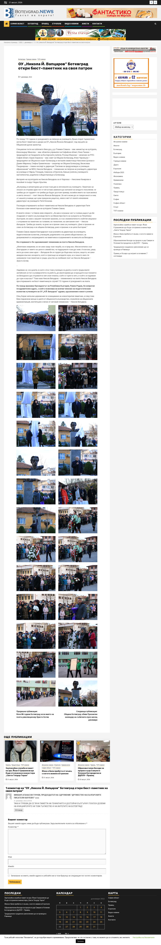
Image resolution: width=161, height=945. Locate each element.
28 (74, 927)
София (116, 199)
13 (67, 917)
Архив (118, 123)
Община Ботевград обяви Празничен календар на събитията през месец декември (80, 715)
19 (60, 922)
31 (94, 927)
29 (80, 927)
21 (74, 922)
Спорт (116, 207)
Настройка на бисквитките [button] (144, 937)
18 (101, 917)
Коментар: (13, 827)
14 (74, 917)
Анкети (85, 24)
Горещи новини (31, 59)
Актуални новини (47, 765)
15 (80, 917)
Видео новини (71, 24)
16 (87, 917)
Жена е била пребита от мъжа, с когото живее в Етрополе (57, 772)
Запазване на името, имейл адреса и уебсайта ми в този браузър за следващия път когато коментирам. (56, 876)
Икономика (118, 176)
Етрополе (56, 24)
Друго (116, 165)
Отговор (18, 810)
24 (94, 922)
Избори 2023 (119, 172)
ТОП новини (41, 59)
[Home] (6, 24)
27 (67, 927)
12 (60, 917)
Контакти (97, 24)
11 (101, 912)
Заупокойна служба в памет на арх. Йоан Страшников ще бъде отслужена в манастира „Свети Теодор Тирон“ (20, 772)
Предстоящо (16, 765)
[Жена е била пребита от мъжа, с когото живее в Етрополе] (57, 751)
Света (116, 195)
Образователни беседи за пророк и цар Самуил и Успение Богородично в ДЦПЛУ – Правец (91, 772)
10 (94, 912)
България (117, 153)
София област (17, 24)
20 (67, 922)
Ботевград (33, 24)
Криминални (66, 765)
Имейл (11, 866)
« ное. (58, 933)
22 (80, 922)
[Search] (155, 24)
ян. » (67, 933)
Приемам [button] (80, 941)
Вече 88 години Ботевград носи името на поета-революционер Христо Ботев (35, 714)
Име (10, 857)
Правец (45, 24)
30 (87, 927)
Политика (117, 184)
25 (101, 922)
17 (94, 917)
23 (87, 922)
